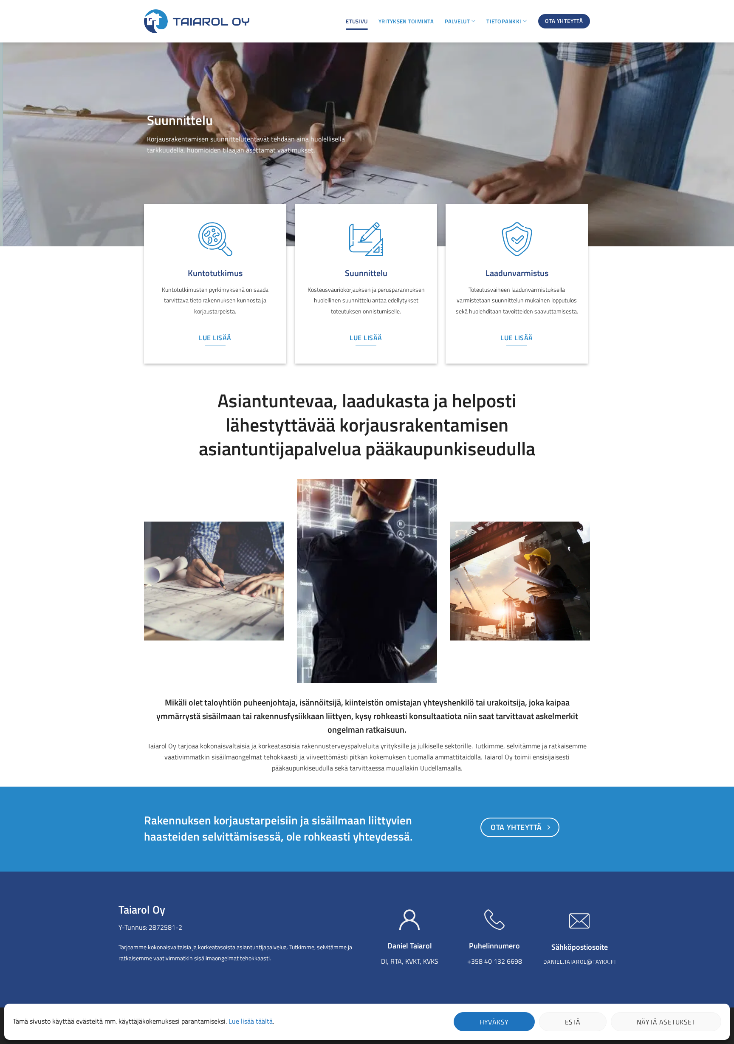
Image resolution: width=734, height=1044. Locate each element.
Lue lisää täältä (251, 1021)
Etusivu (356, 21)
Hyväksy (494, 1022)
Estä (573, 1022)
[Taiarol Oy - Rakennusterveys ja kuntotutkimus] (196, 21)
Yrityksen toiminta (406, 21)
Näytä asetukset (666, 1022)
